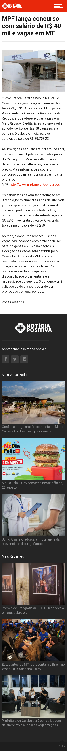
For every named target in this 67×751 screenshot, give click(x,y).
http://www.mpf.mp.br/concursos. (35, 184)
